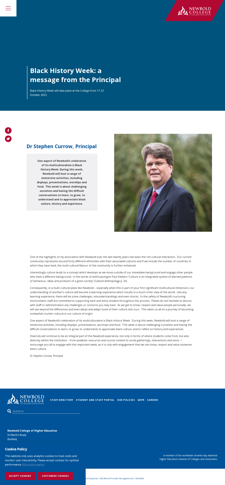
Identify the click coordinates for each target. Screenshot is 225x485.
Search (9, 411)
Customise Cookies (55, 475)
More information (33, 464)
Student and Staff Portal (95, 399)
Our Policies (126, 399)
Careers (152, 399)
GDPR (141, 399)
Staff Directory (61, 399)
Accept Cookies (20, 475)
